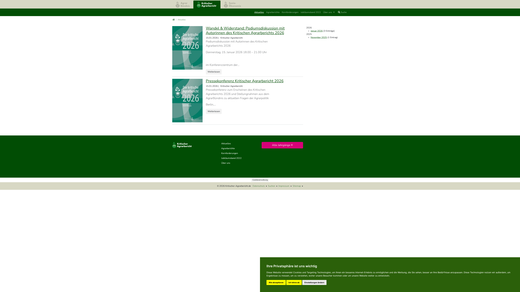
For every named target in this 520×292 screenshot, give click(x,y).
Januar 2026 (317, 30)
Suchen (271, 186)
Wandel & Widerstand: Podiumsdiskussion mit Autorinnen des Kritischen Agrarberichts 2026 (245, 30)
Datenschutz (259, 186)
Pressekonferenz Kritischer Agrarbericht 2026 (245, 81)
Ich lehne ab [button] (294, 282)
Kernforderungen (290, 12)
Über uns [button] (328, 12)
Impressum (283, 186)
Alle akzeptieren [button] (276, 282)
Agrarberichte (273, 12)
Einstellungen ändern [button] (314, 282)
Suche (343, 12)
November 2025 (319, 37)
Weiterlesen (214, 71)
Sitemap (297, 186)
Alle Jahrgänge (281, 145)
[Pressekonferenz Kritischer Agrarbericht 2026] (187, 100)
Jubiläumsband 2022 (311, 12)
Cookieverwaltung (260, 180)
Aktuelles (259, 12)
